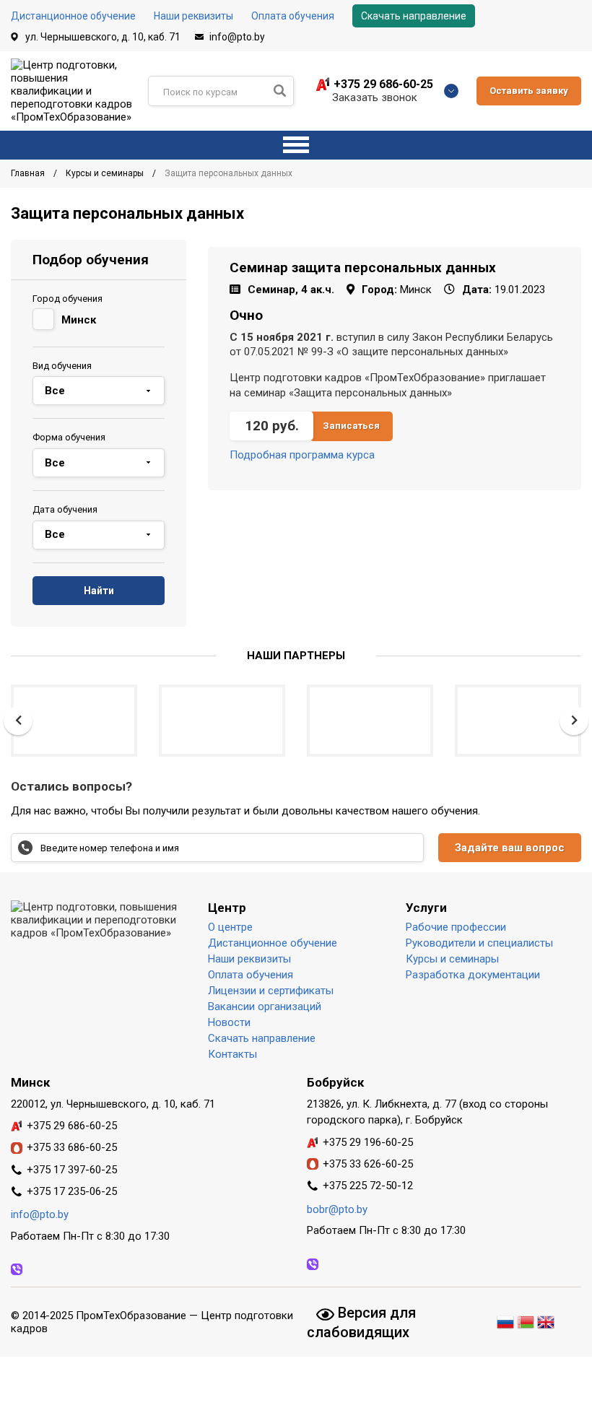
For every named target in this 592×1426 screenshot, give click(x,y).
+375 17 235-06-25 (72, 1191)
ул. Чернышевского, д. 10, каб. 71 (102, 37)
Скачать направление (413, 16)
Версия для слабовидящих (361, 1322)
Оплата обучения (292, 16)
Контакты (232, 1054)
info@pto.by (237, 37)
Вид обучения (62, 365)
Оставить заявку (528, 90)
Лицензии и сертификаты (271, 990)
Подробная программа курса (302, 454)
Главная (29, 173)
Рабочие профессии (456, 927)
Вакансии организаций (264, 1006)
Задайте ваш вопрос (510, 847)
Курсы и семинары (106, 173)
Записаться (351, 425)
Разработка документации (473, 974)
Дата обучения (64, 509)
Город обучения (67, 298)
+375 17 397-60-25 (72, 1169)
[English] (545, 1319)
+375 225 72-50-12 (368, 1185)
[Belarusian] (525, 1319)
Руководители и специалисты (479, 942)
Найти (99, 590)
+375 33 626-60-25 (368, 1163)
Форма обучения (68, 437)
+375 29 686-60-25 (383, 84)
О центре (230, 927)
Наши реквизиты (193, 16)
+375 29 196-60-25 (368, 1142)
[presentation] (18, 720)
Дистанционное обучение (73, 16)
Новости (229, 1022)
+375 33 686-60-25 (72, 1147)
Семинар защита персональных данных (363, 267)
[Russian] (507, 1319)
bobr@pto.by (337, 1209)
